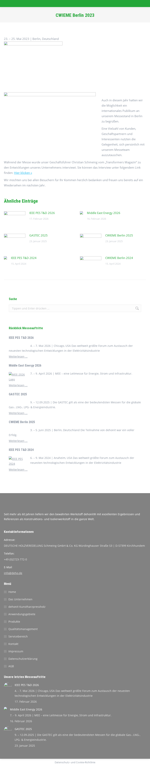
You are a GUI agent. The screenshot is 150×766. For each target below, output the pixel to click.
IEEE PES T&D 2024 (24, 258)
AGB (11, 666)
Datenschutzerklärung (23, 659)
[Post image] (14, 219)
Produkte (14, 621)
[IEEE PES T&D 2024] (18, 461)
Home (12, 592)
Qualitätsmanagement (23, 629)
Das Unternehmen (20, 599)
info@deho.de (13, 573)
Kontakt (13, 644)
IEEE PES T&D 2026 (42, 213)
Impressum (15, 651)
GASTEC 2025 (38, 235)
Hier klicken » (23, 173)
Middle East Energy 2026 (103, 213)
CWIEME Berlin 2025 (119, 235)
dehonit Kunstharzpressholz (27, 607)
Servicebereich (18, 636)
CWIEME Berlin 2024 (119, 258)
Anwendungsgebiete (21, 614)
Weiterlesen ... (18, 356)
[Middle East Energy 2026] (18, 377)
